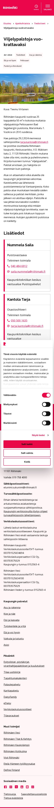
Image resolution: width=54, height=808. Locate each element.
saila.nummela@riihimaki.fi (28, 271)
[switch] (46, 404)
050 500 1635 (19, 320)
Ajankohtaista (22, 23)
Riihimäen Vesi (12, 732)
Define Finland (12, 770)
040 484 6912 (19, 266)
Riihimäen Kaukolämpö (17, 745)
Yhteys (36, 9)
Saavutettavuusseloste (34, 794)
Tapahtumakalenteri (15, 678)
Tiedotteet (40, 23)
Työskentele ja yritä (15, 626)
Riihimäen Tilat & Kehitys (18, 739)
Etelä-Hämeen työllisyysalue (19, 763)
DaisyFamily (10, 697)
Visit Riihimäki (11, 757)
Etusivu (8, 23)
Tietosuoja (10, 794)
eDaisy (7, 703)
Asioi (6, 645)
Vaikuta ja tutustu (14, 638)
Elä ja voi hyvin (12, 632)
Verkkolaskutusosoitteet (18, 709)
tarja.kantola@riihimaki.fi (34, 142)
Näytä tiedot (38, 435)
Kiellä (27, 462)
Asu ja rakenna (12, 607)
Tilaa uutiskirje (12, 672)
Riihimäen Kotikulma (15, 751)
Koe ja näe (9, 613)
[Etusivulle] (12, 8)
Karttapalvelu (11, 690)
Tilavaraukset (11, 715)
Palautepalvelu (12, 684)
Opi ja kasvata (11, 620)
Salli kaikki (27, 444)
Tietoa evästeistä (13, 798)
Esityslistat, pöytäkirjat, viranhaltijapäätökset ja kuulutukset (24, 663)
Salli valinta (27, 453)
